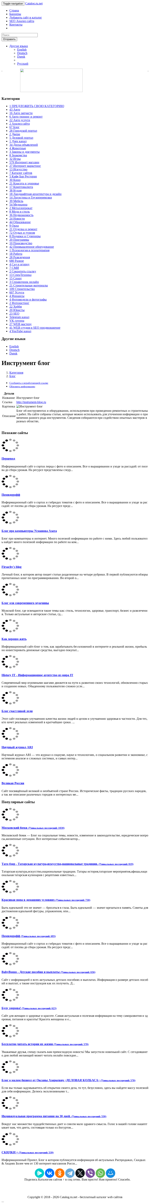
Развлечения (19, 257)
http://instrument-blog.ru (31, 402)
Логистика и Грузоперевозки (30, 197)
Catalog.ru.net (34, 3)
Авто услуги (19, 120)
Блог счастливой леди (17, 711)
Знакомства (18, 155)
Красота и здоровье (24, 183)
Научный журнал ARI (17, 747)
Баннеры (15, 14)
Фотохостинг (19, 303)
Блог (14, 127)
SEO (14, 313)
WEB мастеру (20, 324)
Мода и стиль (19, 211)
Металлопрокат (20, 208)
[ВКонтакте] (49, 1173)
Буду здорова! (29, 1008)
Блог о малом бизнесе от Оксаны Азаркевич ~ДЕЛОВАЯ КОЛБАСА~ (68, 1080)
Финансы (16, 296)
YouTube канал (20, 331)
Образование (20, 222)
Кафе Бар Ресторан (23, 176)
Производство (20, 243)
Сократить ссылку (22, 271)
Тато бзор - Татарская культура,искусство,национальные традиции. (67, 864)
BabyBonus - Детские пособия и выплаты (48, 972)
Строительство (22, 289)
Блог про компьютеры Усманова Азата (29, 531)
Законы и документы (24, 151)
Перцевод (8, 458)
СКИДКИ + (28, 1152)
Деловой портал (21, 137)
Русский (22, 63)
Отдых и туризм (22, 232)
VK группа (16, 320)
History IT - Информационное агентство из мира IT (37, 675)
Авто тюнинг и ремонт (26, 116)
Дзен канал (18, 141)
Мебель (16, 201)
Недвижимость (21, 215)
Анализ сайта (19, 123)
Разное (16, 260)
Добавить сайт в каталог (25, 17)
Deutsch (22, 53)
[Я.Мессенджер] (39, 1173)
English (22, 49)
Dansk (21, 56)
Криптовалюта (21, 187)
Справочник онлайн (24, 282)
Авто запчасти (21, 113)
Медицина (18, 204)
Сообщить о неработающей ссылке (28, 382)
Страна (14, 10)
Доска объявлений (23, 144)
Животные (17, 148)
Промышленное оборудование (31, 246)
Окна (14, 225)
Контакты (15, 24)
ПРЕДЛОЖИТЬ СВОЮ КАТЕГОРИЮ (36, 106)
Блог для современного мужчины (25, 603)
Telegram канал (19, 317)
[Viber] (90, 1173)
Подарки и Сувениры (25, 236)
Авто (14, 109)
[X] (80, 1173)
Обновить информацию (22, 386)
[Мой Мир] (110, 1173)
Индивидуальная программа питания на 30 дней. (54, 1116)
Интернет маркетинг (25, 165)
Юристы (17, 310)
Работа (15, 253)
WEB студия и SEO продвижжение (34, 327)
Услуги (16, 292)
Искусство (18, 169)
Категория (16, 372)
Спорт (15, 278)
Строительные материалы (28, 285)
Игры (15, 158)
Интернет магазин (24, 162)
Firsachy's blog (11, 566)
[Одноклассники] (59, 1173)
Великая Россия (13, 783)
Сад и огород (19, 264)
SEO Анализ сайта (21, 21)
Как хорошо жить (14, 639)
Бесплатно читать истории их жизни (45, 1044)
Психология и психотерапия (29, 250)
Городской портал (23, 130)
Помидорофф (11, 494)
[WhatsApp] (100, 1173)
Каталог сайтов (20, 173)
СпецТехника (20, 275)
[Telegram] (70, 1173)
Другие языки (18, 46)
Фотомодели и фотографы (28, 299)
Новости (17, 218)
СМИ (14, 267)
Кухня (15, 190)
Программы (19, 239)
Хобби (15, 306)
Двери (14, 134)
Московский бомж (33, 827)
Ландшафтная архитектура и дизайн (35, 194)
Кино (15, 180)
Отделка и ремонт (23, 229)
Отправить (9, 39)
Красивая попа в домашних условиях (46, 899)
